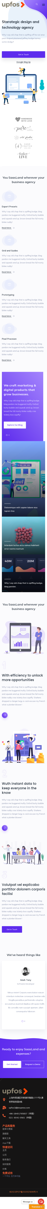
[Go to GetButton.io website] (41, 1206)
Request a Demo (32, 1064)
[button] (7, 435)
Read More (7, 228)
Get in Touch (23, 54)
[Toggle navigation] (43, 4)
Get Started (12, 1064)
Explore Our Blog (14, 425)
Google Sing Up (23, 62)
